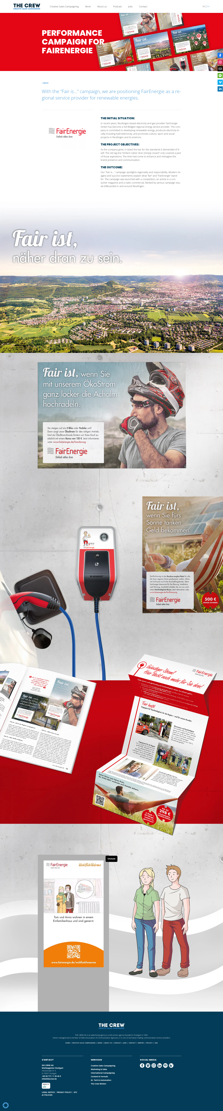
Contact (143, 6)
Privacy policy (64, 1092)
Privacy (149, 1043)
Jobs (130, 6)
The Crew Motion (98, 1083)
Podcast (117, 6)
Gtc (75, 1092)
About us (102, 6)
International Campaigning (103, 1073)
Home (67, 1043)
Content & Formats (99, 1076)
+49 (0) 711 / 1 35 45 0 (51, 1076)
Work (88, 6)
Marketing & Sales (99, 1069)
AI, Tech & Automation (101, 1080)
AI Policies (47, 1095)
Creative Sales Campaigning (64, 6)
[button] (5, 1105)
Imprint (141, 1043)
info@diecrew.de (49, 1079)
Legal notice (48, 1092)
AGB (156, 1043)
